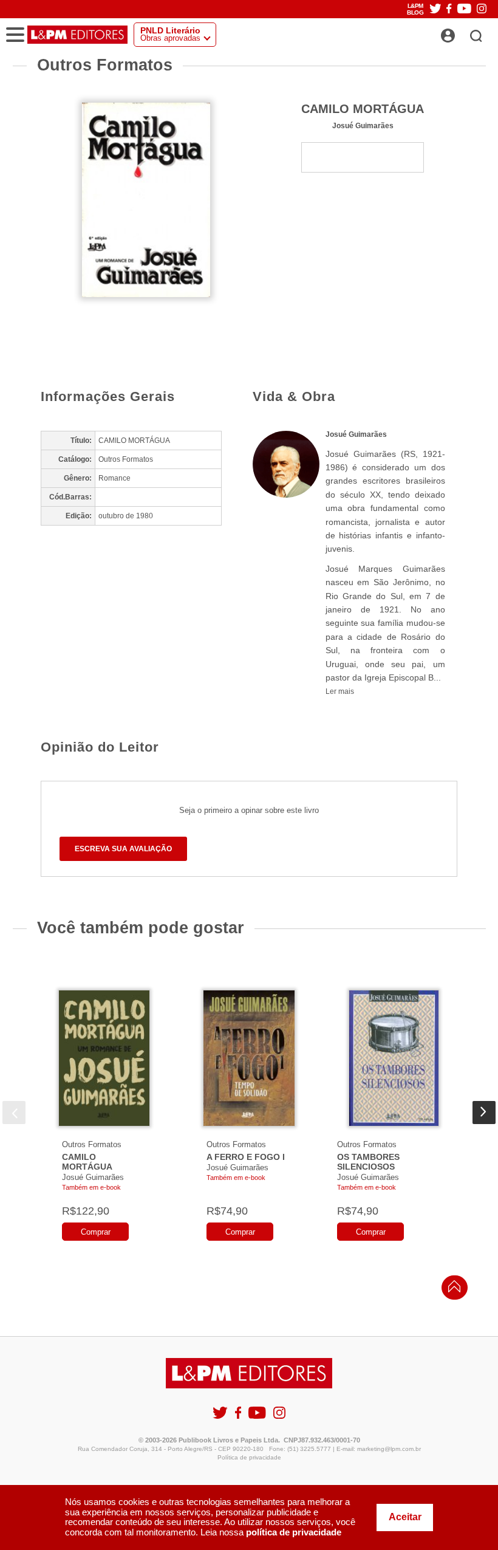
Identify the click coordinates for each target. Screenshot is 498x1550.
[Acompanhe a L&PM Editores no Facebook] (448, 9)
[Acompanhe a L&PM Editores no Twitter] (435, 9)
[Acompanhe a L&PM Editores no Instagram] (482, 9)
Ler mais (340, 691)
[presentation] (14, 1112)
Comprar (96, 1231)
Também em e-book (91, 1187)
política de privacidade (293, 1532)
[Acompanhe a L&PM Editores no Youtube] (464, 9)
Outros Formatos (91, 1144)
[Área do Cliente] (461, 32)
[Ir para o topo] (451, 1289)
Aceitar (405, 1517)
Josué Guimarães (363, 125)
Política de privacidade (249, 1457)
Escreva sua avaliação (123, 849)
